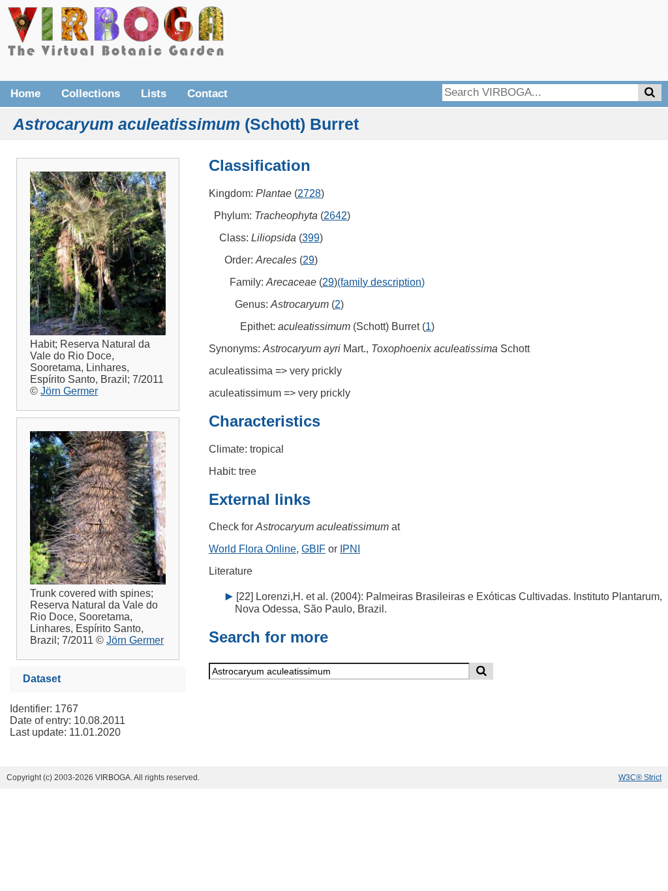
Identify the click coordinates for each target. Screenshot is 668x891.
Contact (207, 93)
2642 (335, 215)
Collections (90, 93)
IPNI (350, 548)
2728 (309, 193)
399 (311, 237)
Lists (153, 93)
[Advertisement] (466, 39)
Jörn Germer (69, 391)
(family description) (381, 282)
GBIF (313, 548)
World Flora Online (252, 548)
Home (25, 93)
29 (308, 259)
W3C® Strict (639, 777)
